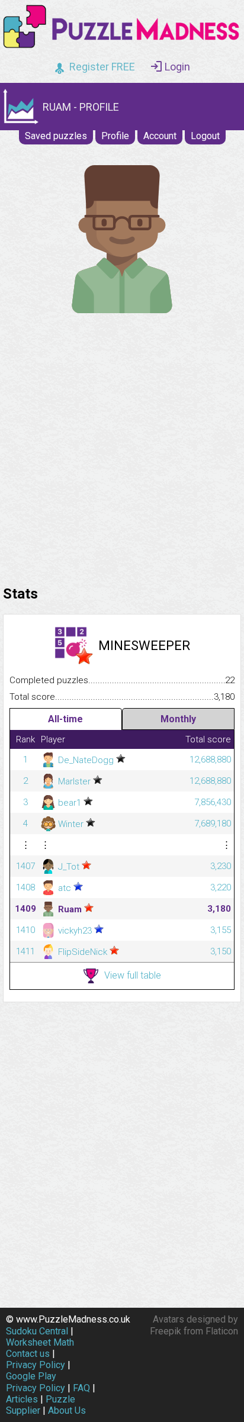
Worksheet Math (40, 1342)
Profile (115, 135)
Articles (22, 1399)
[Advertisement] (122, 446)
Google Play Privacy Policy (35, 1381)
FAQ (81, 1388)
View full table (132, 975)
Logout (205, 135)
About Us (67, 1410)
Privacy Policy (35, 1364)
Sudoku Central (37, 1331)
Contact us (28, 1353)
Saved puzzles (56, 135)
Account (159, 135)
